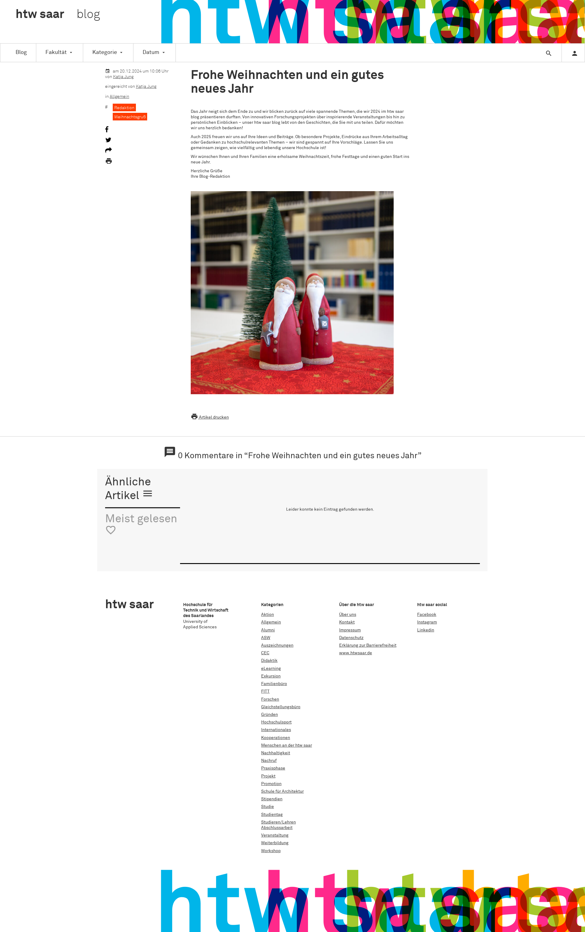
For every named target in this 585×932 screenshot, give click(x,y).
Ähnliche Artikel (129, 489)
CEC (265, 653)
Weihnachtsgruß (130, 117)
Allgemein (119, 97)
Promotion (271, 784)
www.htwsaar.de (355, 653)
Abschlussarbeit (276, 828)
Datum (151, 52)
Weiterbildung (275, 843)
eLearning (271, 668)
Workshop (271, 851)
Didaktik (269, 661)
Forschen (270, 699)
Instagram (427, 622)
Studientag (272, 814)
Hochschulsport (276, 722)
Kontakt (347, 622)
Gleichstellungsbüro (280, 707)
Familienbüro (274, 684)
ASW (265, 638)
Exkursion (271, 676)
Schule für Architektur (282, 791)
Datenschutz (351, 638)
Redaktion (124, 108)
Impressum (350, 630)
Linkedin (425, 630)
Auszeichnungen (277, 645)
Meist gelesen (141, 525)
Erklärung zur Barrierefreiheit (367, 645)
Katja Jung (123, 77)
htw (58, 15)
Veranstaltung (275, 835)
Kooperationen (275, 738)
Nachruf (269, 761)
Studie (267, 807)
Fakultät (56, 52)
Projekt (268, 776)
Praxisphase (273, 768)
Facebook (426, 614)
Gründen (269, 714)
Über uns (347, 614)
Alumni (268, 630)
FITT (265, 691)
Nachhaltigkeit (275, 753)
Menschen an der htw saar (286, 745)
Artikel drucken (210, 417)
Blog (21, 52)
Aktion (267, 614)
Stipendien (271, 799)
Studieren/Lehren (278, 822)
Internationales (276, 730)
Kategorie (104, 52)
